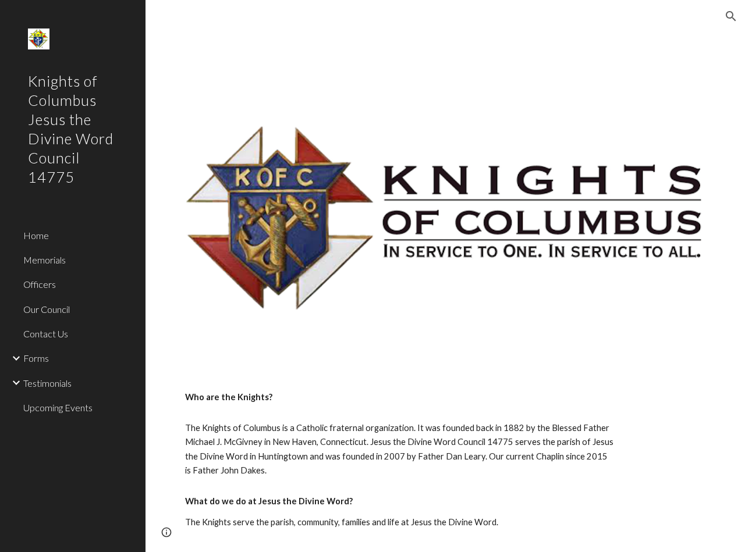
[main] (400, 397)
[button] (731, 16)
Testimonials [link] (47, 383)
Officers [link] (39, 284)
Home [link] (36, 235)
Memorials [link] (44, 259)
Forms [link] (36, 358)
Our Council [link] (46, 309)
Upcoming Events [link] (58, 407)
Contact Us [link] (45, 333)
